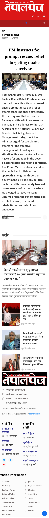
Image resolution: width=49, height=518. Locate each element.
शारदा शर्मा (30, 437)
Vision (31, 506)
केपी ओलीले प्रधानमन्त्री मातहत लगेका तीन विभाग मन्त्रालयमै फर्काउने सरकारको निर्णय (33, 338)
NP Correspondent (10, 33)
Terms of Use (34, 502)
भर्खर (5, 235)
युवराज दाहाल (31, 455)
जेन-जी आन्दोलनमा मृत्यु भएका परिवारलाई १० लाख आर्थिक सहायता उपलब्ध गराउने (24, 274)
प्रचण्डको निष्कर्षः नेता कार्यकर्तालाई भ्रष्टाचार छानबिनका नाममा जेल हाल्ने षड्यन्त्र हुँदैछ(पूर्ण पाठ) (32, 312)
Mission (31, 490)
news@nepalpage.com (16, 403)
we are (31, 510)
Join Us (31, 481)
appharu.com (34, 414)
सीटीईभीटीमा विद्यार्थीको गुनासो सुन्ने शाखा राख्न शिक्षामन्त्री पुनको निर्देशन (33, 361)
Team (30, 498)
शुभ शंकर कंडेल (11, 436)
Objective (32, 494)
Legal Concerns (35, 485)
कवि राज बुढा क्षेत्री (12, 454)
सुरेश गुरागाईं (31, 464)
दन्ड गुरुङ (9, 445)
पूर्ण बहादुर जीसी (32, 446)
